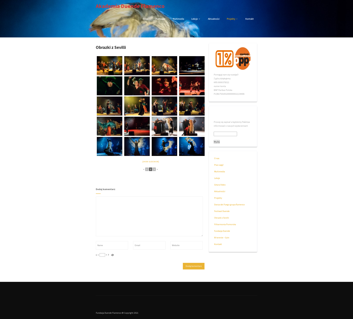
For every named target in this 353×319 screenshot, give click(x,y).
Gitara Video (220, 184)
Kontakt (249, 18)
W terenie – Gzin (221, 237)
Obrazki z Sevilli (221, 217)
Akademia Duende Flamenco (130, 5)
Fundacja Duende (222, 231)
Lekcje (194, 18)
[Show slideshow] (150, 161)
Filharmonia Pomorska (225, 224)
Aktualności (214, 18)
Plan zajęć (160, 18)
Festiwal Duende (222, 211)
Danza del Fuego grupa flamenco (229, 204)
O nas (145, 18)
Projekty (231, 18)
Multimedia (178, 18)
